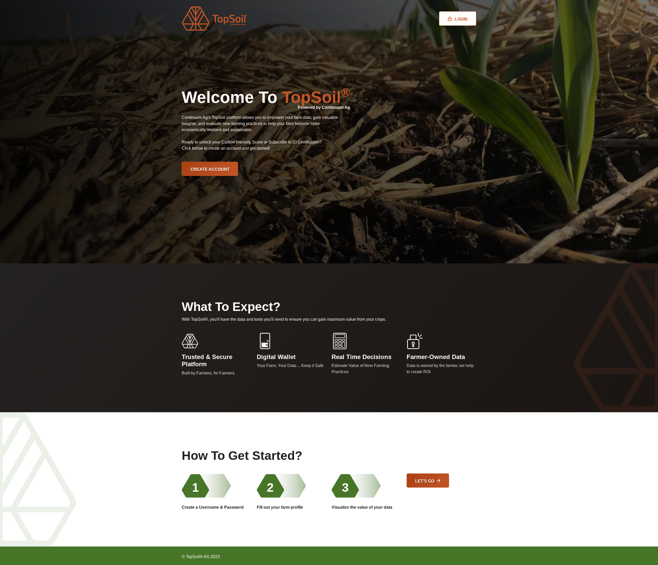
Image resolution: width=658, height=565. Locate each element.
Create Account (210, 169)
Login (461, 19)
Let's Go (424, 481)
